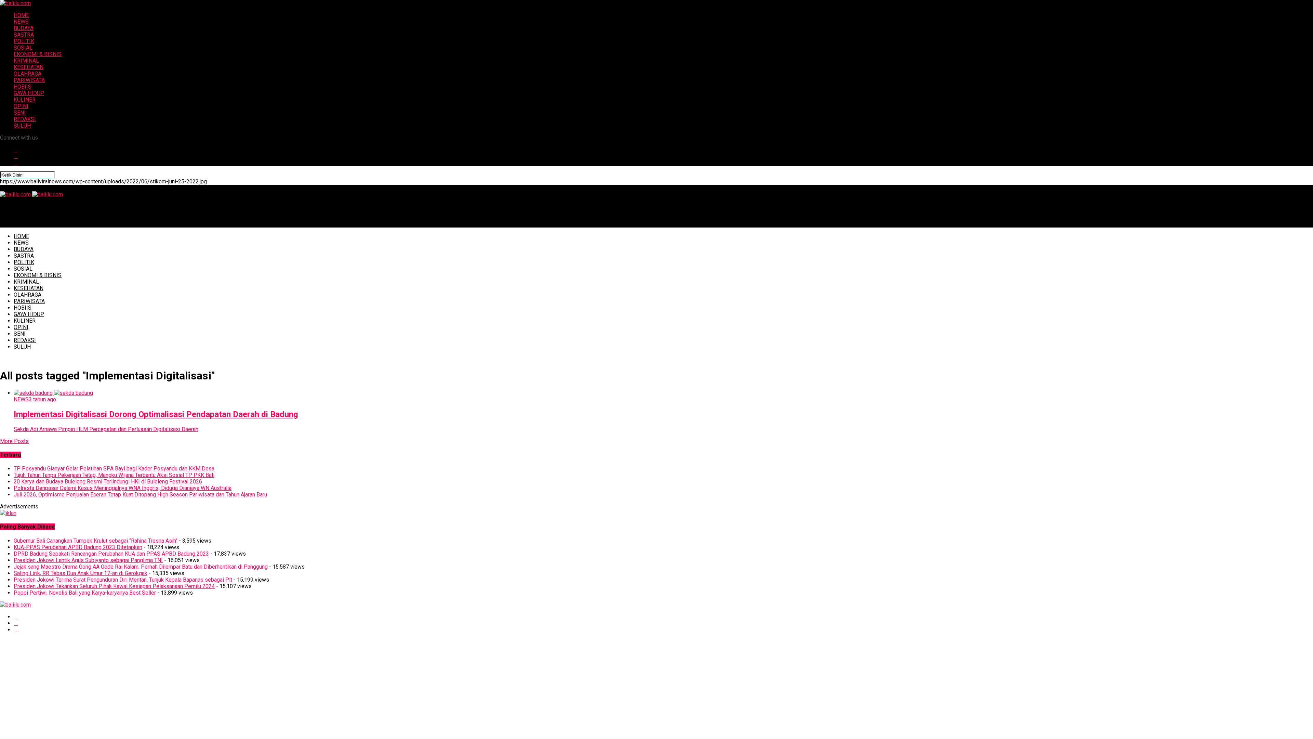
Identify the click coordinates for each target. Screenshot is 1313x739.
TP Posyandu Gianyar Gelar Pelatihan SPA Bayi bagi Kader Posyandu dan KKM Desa (114, 468)
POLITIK (24, 41)
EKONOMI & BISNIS (38, 54)
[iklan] (8, 513)
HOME (21, 15)
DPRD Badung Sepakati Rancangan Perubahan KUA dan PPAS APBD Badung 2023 (111, 553)
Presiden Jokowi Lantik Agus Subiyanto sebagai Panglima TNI (88, 560)
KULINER (25, 99)
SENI (20, 112)
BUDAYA (24, 28)
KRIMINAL (26, 60)
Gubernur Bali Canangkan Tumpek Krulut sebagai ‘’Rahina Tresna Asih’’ (95, 540)
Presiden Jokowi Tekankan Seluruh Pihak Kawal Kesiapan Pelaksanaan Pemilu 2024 (114, 586)
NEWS (21, 21)
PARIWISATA (29, 80)
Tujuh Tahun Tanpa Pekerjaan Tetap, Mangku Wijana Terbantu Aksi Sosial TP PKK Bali (114, 475)
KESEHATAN (28, 67)
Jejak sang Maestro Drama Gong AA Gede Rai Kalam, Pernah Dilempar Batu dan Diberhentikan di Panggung (141, 566)
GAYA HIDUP (29, 93)
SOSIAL (23, 47)
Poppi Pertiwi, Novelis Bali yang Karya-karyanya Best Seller (85, 592)
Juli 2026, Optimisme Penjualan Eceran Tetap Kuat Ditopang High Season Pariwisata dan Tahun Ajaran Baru (140, 494)
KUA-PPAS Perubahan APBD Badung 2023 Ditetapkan (78, 547)
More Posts (14, 441)
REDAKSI (25, 119)
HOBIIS (22, 86)
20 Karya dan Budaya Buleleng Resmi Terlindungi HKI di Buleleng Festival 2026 (108, 481)
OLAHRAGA (27, 73)
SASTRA (24, 34)
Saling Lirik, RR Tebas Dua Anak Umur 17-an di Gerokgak (80, 573)
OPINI (21, 106)
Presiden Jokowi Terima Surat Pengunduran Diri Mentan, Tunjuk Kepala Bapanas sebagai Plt (123, 579)
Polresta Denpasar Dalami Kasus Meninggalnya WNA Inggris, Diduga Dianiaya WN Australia (122, 488)
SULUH (22, 125)
